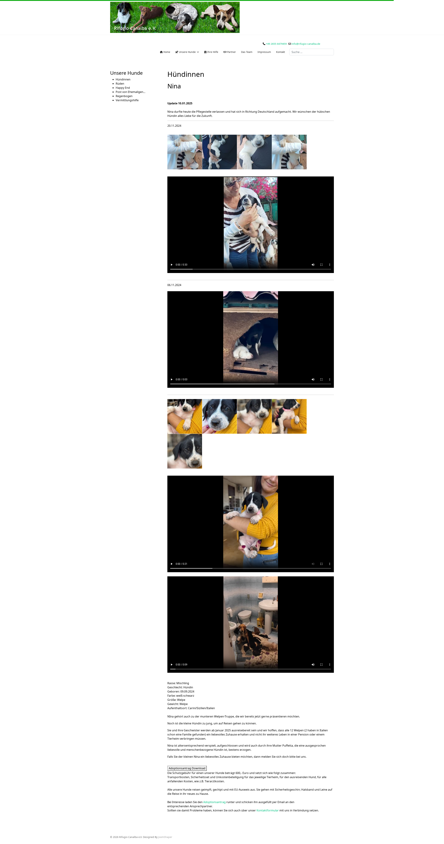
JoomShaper (165, 837)
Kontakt (280, 52)
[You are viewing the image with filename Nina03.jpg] (289, 152)
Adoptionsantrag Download (187, 768)
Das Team (246, 52)
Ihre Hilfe (212, 52)
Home (166, 52)
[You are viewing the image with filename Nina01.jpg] (219, 152)
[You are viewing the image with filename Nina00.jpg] (184, 152)
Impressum (264, 52)
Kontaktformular (268, 810)
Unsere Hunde (187, 52)
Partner (231, 52)
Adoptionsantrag (214, 802)
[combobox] (311, 52)
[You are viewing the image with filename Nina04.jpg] (184, 451)
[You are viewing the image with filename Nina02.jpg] (254, 152)
